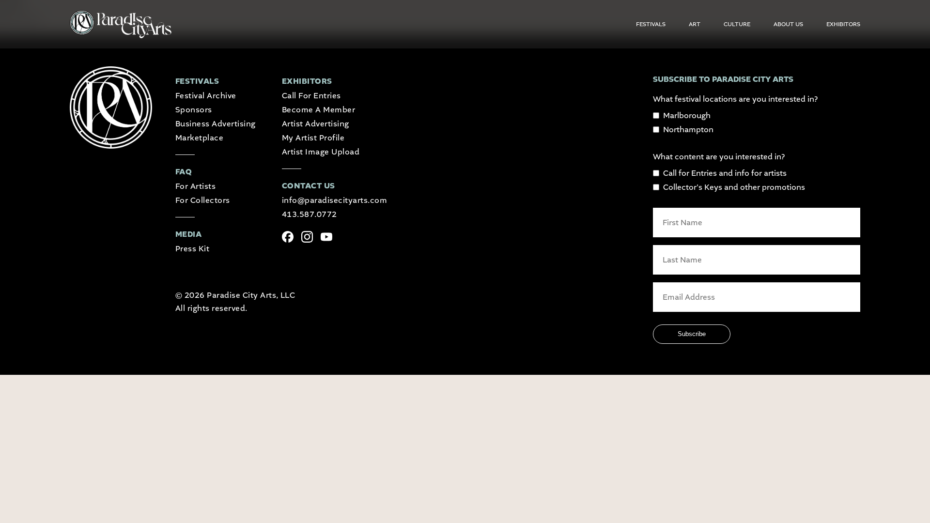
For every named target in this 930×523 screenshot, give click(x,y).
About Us (788, 24)
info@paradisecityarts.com (334, 200)
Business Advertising (215, 124)
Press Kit (192, 249)
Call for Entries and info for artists (725, 173)
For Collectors (202, 200)
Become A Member (318, 110)
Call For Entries (311, 96)
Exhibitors (843, 24)
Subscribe (692, 334)
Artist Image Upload (320, 152)
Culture (737, 24)
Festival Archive (205, 96)
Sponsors (193, 110)
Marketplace (199, 138)
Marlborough (687, 115)
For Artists (195, 186)
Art (694, 24)
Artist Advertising (315, 124)
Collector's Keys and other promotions (734, 187)
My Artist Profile (313, 138)
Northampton (688, 129)
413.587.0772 (309, 214)
